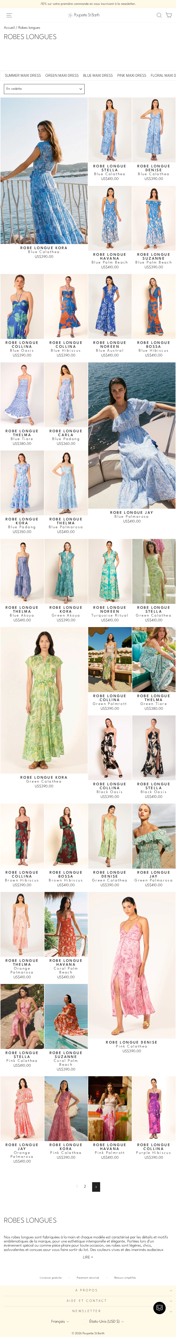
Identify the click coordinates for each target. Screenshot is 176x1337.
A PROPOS (86, 1290)
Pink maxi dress (131, 76)
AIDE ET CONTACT (87, 1301)
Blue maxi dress (98, 76)
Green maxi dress (62, 76)
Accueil (9, 28)
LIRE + (88, 1257)
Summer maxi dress (23, 76)
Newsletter (86, 1311)
